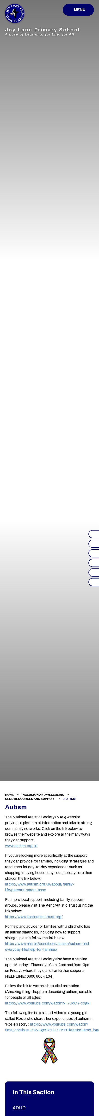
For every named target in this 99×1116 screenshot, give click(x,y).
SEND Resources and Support (30, 799)
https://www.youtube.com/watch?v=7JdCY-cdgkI (48, 1003)
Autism (69, 799)
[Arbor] (93, 572)
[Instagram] (93, 544)
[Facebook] (93, 534)
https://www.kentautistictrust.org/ (34, 917)
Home (9, 795)
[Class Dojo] (93, 553)
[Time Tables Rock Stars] (93, 563)
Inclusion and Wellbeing (43, 795)
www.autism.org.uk (21, 846)
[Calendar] (93, 582)
